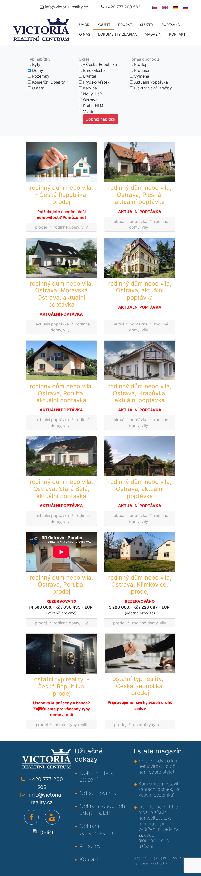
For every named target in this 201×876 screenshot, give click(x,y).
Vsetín (88, 111)
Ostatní (38, 88)
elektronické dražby (152, 88)
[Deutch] (174, 7)
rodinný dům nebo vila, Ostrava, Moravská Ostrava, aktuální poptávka (61, 294)
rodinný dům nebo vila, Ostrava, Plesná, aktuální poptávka (140, 194)
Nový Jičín (92, 93)
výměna (141, 76)
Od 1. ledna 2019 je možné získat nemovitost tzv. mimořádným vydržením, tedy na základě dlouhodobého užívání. (158, 826)
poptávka (171, 25)
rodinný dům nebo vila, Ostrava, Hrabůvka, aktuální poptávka (140, 393)
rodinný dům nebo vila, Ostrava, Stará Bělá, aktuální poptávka (61, 489)
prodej (139, 64)
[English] (164, 7)
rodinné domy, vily (71, 227)
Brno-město (93, 70)
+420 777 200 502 (122, 6)
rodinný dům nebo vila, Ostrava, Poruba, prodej (61, 584)
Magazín (153, 34)
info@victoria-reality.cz (66, 6)
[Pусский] (184, 7)
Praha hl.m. (93, 105)
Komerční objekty (48, 82)
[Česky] (154, 7)
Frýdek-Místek (96, 82)
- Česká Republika (99, 64)
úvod (84, 25)
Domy (37, 70)
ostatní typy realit (71, 724)
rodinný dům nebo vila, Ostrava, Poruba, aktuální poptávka (61, 393)
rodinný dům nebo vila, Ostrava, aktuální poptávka (140, 290)
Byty (35, 64)
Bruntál (89, 76)
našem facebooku (152, 863)
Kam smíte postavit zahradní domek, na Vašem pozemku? (158, 789)
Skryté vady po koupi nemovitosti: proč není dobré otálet (160, 766)
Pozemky (40, 76)
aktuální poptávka (150, 82)
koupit (103, 25)
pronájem (142, 70)
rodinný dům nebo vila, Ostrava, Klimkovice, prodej (140, 584)
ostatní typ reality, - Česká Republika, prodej (61, 686)
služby (147, 25)
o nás (84, 34)
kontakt (177, 34)
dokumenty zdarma (117, 34)
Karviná (89, 88)
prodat (125, 25)
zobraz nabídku (100, 119)
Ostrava (90, 99)
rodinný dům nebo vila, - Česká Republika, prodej (61, 194)
